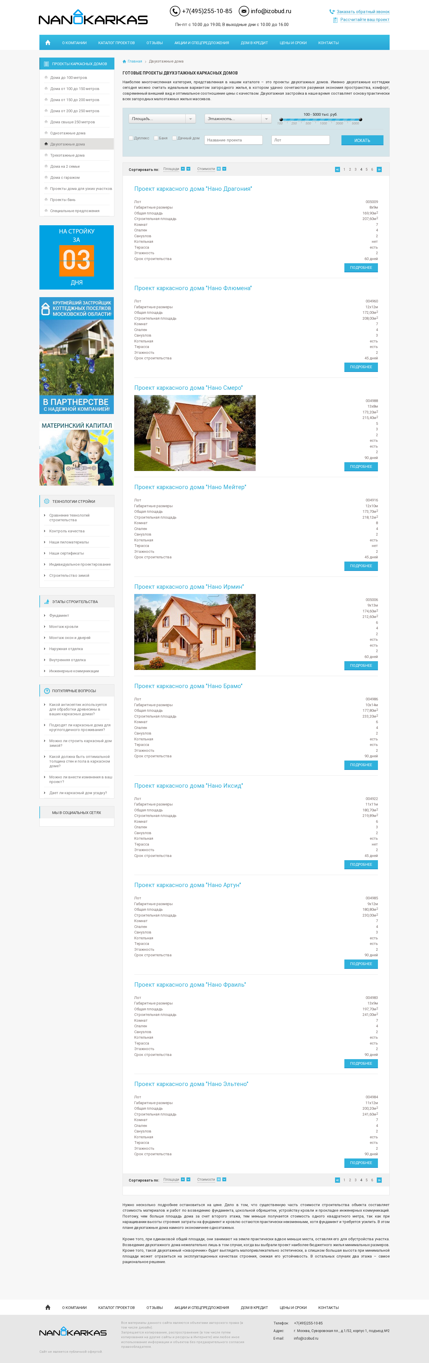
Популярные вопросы (74, 691)
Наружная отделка (66, 649)
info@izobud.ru (271, 11)
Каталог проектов (116, 43)
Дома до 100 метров (68, 77)
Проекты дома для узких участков (81, 188)
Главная (135, 61)
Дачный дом (188, 138)
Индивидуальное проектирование (80, 564)
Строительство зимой (69, 575)
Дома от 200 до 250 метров (75, 111)
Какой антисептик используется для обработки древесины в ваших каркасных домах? (78, 709)
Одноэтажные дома (68, 133)
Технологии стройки (73, 501)
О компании (74, 43)
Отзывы (155, 43)
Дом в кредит (254, 43)
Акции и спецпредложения (202, 43)
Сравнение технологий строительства (69, 517)
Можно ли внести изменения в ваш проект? (80, 779)
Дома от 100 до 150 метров (75, 88)
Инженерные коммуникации (74, 671)
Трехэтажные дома (67, 155)
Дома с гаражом (65, 177)
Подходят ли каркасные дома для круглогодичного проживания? (80, 727)
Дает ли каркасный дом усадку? (78, 793)
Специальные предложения (75, 211)
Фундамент (59, 615)
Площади (171, 169)
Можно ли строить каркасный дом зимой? (80, 743)
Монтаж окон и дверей (69, 637)
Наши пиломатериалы (69, 542)
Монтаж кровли (63, 626)
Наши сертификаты (66, 553)
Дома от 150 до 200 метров (75, 100)
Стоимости (206, 169)
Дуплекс (141, 138)
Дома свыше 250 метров (72, 122)
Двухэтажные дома (67, 144)
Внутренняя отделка (67, 660)
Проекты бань (63, 200)
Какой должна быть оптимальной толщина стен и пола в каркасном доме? (79, 761)
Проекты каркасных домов (79, 64)
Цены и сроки (293, 43)
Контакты (328, 43)
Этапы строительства (75, 602)
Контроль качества (67, 531)
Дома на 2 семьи (65, 166)
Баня (163, 138)
